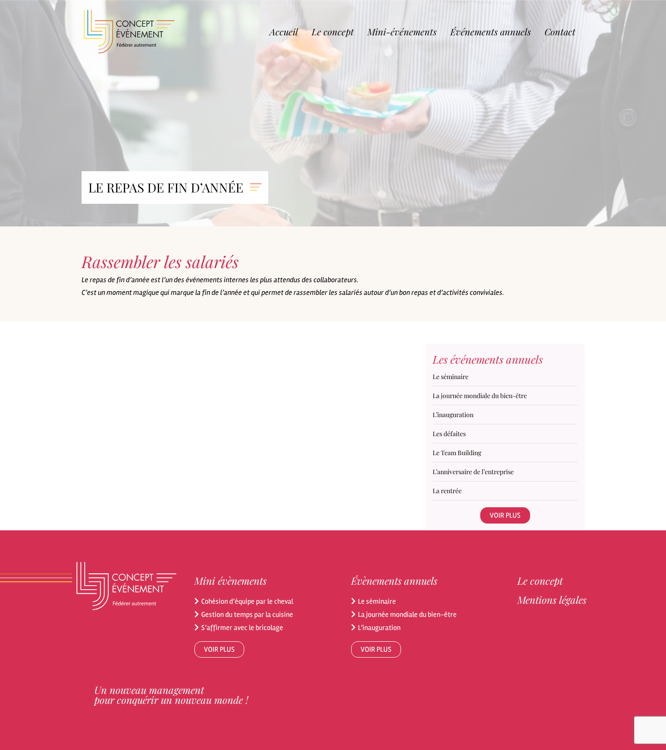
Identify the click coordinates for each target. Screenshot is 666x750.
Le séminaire (377, 601)
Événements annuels (490, 31)
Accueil (284, 31)
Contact (560, 31)
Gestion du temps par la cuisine (247, 614)
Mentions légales (551, 600)
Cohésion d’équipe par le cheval (247, 601)
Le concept (333, 31)
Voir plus (505, 515)
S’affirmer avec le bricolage (242, 627)
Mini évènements (230, 581)
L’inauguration (379, 627)
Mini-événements (402, 31)
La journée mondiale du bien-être (407, 614)
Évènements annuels (394, 581)
